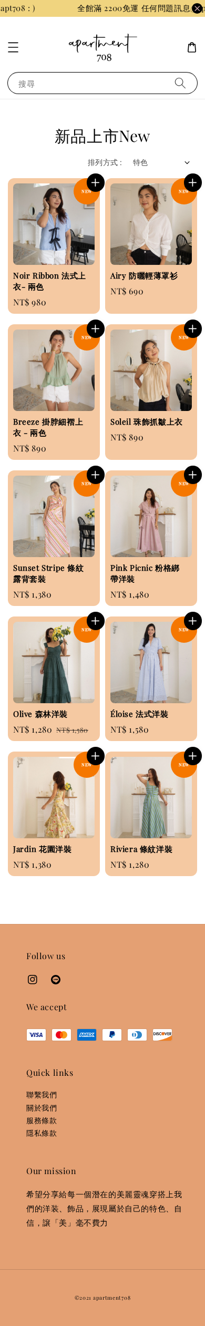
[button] (13, 47)
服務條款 (41, 1120)
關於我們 (41, 1108)
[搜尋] (180, 83)
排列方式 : (105, 162)
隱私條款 (41, 1133)
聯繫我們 (41, 1094)
